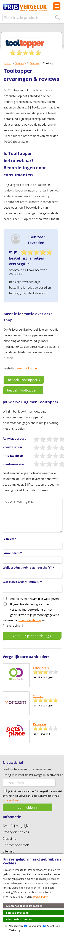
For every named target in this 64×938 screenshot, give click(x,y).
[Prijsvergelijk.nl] (24, 10)
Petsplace (39, 724)
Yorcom (38, 696)
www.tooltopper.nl (29, 368)
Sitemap (8, 851)
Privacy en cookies (16, 832)
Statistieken (53, 925)
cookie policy (40, 896)
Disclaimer (10, 838)
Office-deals (41, 668)
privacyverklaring (29, 620)
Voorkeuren (35, 925)
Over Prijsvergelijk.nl (17, 825)
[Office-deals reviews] (16, 683)
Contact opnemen (16, 845)
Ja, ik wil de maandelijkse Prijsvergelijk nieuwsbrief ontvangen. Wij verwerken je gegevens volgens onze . (32, 796)
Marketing (14, 930)
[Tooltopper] (24, 48)
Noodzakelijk (16, 925)
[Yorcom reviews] (16, 711)
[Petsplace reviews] (16, 740)
